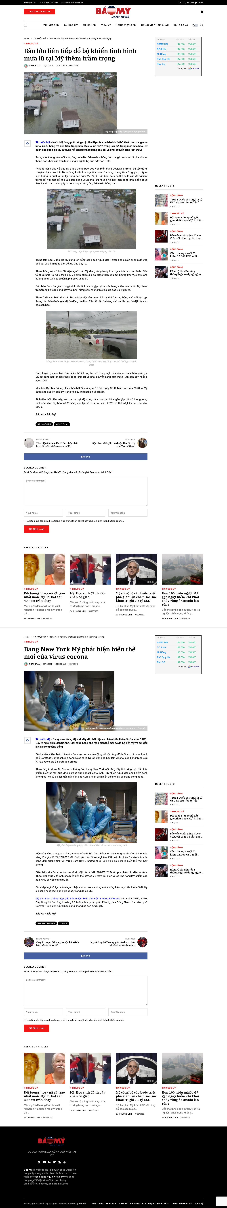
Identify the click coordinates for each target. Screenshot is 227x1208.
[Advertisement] (178, 132)
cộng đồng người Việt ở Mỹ (49, 1176)
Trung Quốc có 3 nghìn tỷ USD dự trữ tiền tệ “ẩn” (186, 201)
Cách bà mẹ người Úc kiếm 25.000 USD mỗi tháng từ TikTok (183, 256)
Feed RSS (111, 1203)
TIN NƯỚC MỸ (39, 38)
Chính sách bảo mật (182, 1203)
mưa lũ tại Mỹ (62, 424)
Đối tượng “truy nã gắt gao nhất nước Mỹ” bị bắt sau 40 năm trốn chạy (185, 220)
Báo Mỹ (82, 1203)
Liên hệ (199, 1203)
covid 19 (63, 923)
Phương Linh (33, 619)
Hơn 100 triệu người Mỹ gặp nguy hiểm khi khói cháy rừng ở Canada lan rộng (180, 598)
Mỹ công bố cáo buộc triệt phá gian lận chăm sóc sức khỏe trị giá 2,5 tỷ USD (136, 597)
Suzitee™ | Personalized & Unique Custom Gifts (144, 1203)
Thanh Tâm (34, 66)
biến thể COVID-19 (46, 923)
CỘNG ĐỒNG (176, 195)
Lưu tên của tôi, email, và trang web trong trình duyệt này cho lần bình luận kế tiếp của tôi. (75, 521)
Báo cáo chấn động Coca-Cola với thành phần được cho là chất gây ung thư (186, 238)
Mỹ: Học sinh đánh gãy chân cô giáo (87, 595)
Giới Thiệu (97, 1203)
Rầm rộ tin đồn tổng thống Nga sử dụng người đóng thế (186, 274)
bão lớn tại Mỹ (44, 424)
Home (26, 38)
